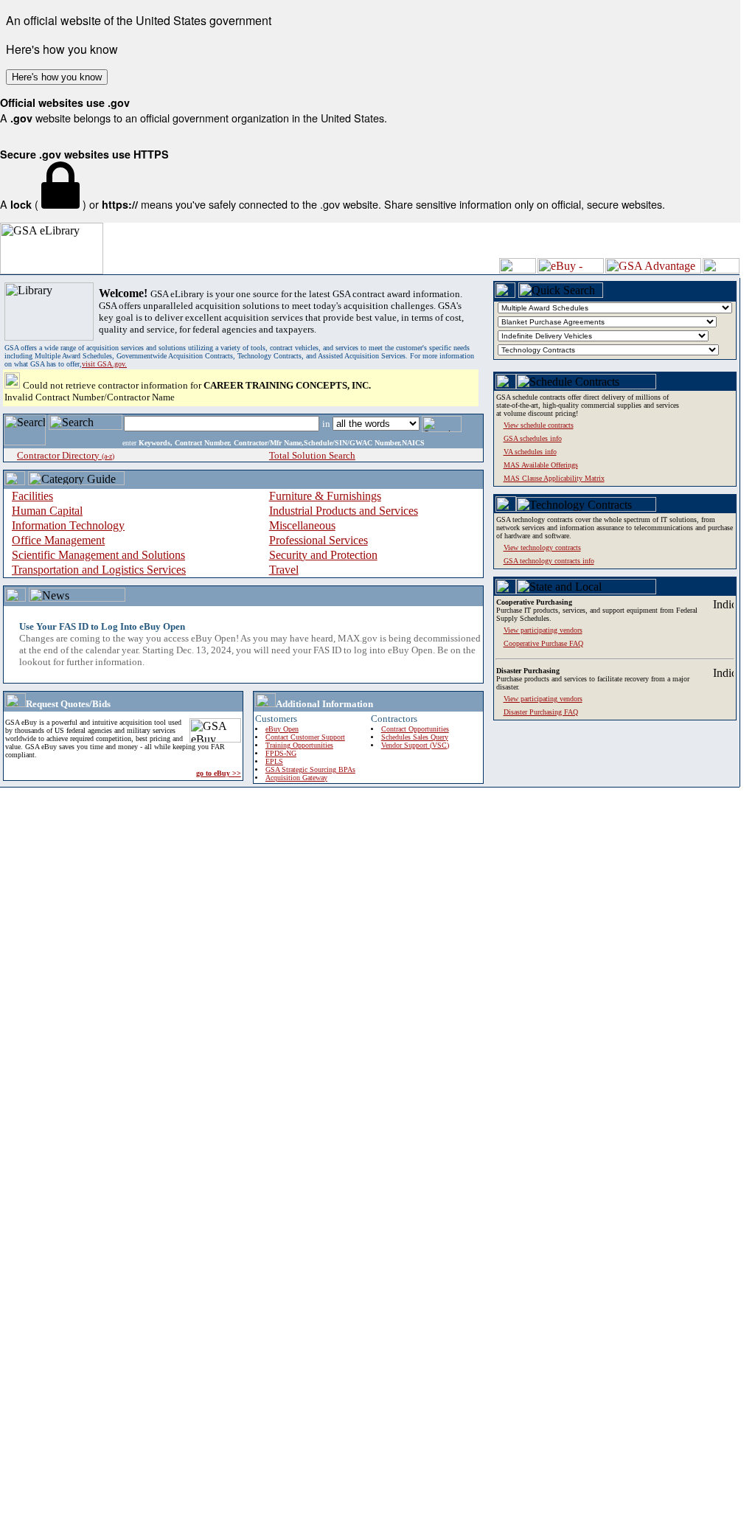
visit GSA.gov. (104, 364)
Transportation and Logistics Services (99, 569)
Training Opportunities (299, 745)
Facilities (32, 496)
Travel (284, 569)
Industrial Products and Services (343, 510)
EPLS (274, 761)
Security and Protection (323, 555)
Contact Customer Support (305, 737)
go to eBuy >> (218, 773)
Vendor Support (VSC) (415, 745)
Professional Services (318, 540)
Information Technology (68, 525)
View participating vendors (543, 699)
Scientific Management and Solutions (98, 555)
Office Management (58, 540)
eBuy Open (282, 729)
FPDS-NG (280, 753)
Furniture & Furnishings (325, 496)
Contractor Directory (65, 455)
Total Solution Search (312, 455)
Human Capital (47, 510)
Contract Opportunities (415, 729)
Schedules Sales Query (414, 737)
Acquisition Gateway (296, 778)
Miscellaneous (302, 525)
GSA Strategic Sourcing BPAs (310, 769)
